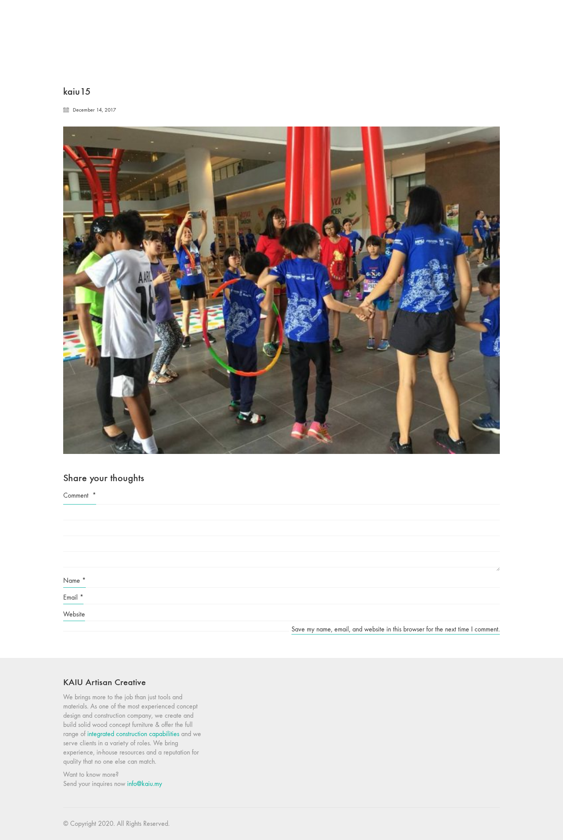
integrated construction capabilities (133, 734)
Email (73, 597)
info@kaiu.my (144, 784)
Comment (79, 496)
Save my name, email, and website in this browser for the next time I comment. (395, 629)
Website (74, 614)
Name (74, 581)
